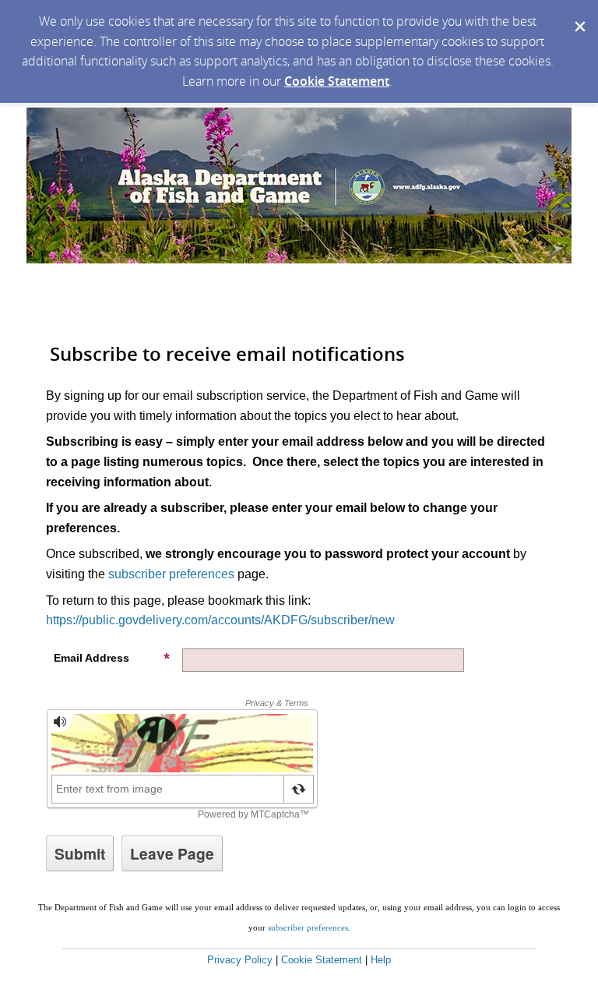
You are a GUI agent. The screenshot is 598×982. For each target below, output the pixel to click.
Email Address (91, 658)
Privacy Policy (240, 960)
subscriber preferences (171, 574)
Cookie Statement (336, 81)
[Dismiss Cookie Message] (578, 15)
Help (381, 960)
